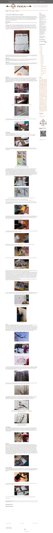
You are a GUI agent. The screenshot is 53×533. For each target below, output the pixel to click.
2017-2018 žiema (44, 82)
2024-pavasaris (41, 94)
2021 (40, 50)
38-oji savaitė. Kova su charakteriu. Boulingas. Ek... (44, 67)
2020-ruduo (41, 88)
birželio (42, 61)
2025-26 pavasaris (43, 95)
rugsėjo (42, 58)
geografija (44, 102)
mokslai (40, 108)
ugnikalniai (40, 111)
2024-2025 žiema (44, 93)
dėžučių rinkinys (15, 273)
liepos (41, 60)
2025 (40, 46)
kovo (41, 64)
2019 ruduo (45, 85)
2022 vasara (40, 91)
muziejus (46, 108)
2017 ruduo (42, 81)
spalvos (45, 110)
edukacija (42, 100)
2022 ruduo (44, 90)
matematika (44, 105)
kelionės (41, 103)
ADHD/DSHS (44, 97)
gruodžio (42, 55)
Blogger (27, 531)
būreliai (43, 99)
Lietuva (40, 105)
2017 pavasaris (45, 80)
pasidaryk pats (44, 109)
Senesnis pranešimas (35, 523)
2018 (40, 53)
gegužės (42, 62)
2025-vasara (40, 97)
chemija (45, 99)
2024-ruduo (45, 94)
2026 (40, 45)
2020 (40, 51)
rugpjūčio (42, 59)
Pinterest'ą (11, 25)
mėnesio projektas (41, 106)
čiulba (32, 200)
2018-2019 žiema (41, 84)
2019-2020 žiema (43, 86)
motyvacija (43, 108)
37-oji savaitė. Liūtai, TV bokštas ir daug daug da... (43, 69)
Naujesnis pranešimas (8, 523)
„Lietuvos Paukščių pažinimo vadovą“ (27, 135)
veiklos (42, 111)
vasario (42, 65)
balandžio (42, 63)
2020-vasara (45, 88)
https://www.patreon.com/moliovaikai (43, 139)
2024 (40, 47)
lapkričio (42, 56)
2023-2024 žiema (42, 92)
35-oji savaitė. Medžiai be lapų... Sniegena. (44, 73)
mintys (46, 106)
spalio (41, 57)
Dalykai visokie (42, 114)
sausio (41, 74)
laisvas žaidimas (41, 104)
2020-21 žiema (45, 87)
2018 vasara (44, 83)
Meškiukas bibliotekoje (42, 116)
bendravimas (40, 98)
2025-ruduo (44, 96)
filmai (45, 101)
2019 (40, 52)
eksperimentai (41, 101)
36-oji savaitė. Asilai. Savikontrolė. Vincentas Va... (44, 71)
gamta (40, 102)
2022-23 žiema (44, 91)
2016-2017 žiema (9, 501)
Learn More (40, 1)
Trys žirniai (41, 117)
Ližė (40, 115)
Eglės (21, 168)
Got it (44, 1)
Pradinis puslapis (22, 523)
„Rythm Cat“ (7, 446)
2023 (40, 48)
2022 (40, 49)
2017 (40, 54)
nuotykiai (41, 109)
